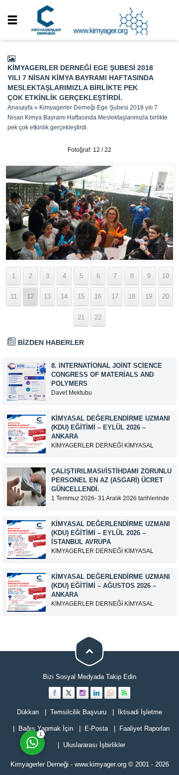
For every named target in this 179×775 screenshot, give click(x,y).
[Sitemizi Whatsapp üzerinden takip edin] (110, 693)
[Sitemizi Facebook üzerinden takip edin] (55, 693)
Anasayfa (20, 107)
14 (64, 296)
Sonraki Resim (152, 149)
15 (81, 296)
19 (148, 296)
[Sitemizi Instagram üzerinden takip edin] (83, 693)
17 (114, 296)
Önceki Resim (27, 149)
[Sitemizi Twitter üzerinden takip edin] (69, 693)
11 (13, 296)
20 (165, 296)
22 (97, 317)
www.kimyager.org (100, 764)
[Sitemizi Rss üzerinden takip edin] (124, 693)
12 (30, 296)
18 (131, 296)
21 (81, 317)
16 (97, 296)
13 (47, 296)
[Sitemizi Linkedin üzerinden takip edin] (96, 693)
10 (165, 276)
